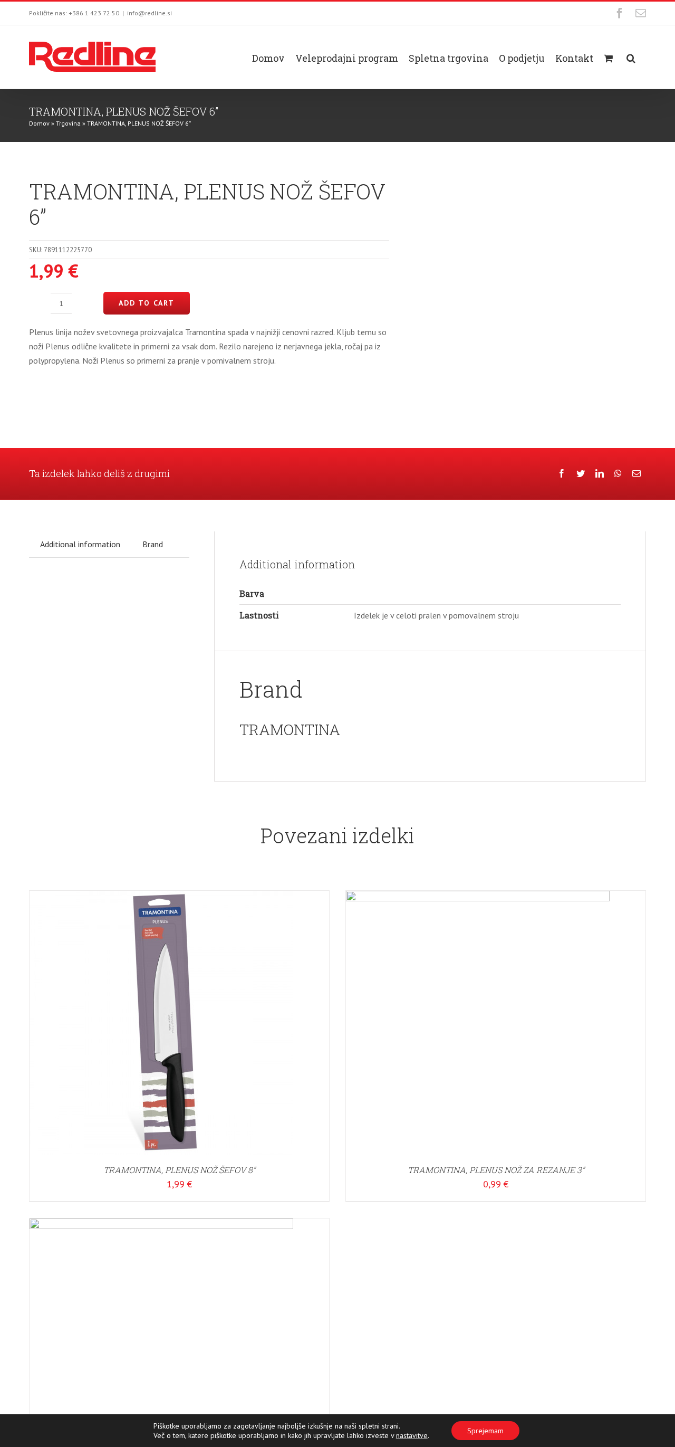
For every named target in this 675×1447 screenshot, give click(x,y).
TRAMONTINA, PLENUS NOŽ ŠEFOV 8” (179, 1169)
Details (195, 1024)
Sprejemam (485, 1430)
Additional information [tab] (80, 544)
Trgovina (68, 123)
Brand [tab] (152, 544)
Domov (39, 123)
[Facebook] (561, 474)
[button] (630, 57)
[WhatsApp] (618, 474)
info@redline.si (149, 13)
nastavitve (412, 1435)
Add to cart (147, 303)
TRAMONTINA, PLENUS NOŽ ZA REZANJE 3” (496, 1169)
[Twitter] (580, 474)
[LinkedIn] (599, 474)
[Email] (636, 474)
